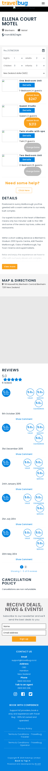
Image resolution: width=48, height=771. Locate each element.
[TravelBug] (15, 3)
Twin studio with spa (32, 131)
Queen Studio (27, 106)
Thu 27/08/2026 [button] (11, 50)
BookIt (38, 764)
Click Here (24, 190)
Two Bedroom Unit (30, 155)
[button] (32, 97)
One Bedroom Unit (30, 81)
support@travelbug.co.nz (24, 660)
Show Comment (24, 419)
